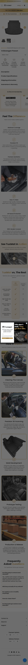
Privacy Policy (10, 336)
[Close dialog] (26, 323)
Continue (7, 338)
